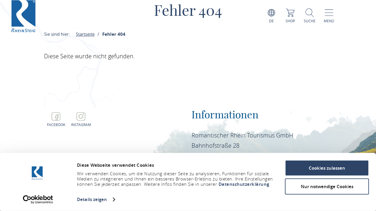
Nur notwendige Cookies (327, 186)
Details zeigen (92, 199)
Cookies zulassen (327, 168)
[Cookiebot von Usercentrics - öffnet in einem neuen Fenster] (38, 199)
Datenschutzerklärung (244, 184)
